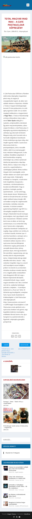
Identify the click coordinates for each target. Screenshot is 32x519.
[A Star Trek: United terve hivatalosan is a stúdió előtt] (5, 478)
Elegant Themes (11, 514)
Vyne (8, 31)
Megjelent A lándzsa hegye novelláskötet (17, 503)
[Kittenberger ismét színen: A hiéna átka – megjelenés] (16, 415)
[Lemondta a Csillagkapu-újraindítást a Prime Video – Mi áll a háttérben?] (5, 486)
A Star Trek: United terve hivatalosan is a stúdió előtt (17, 477)
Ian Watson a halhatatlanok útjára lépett (17, 495)
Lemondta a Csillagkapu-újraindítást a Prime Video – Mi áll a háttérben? (18, 486)
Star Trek (22, 480)
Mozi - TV (17, 490)
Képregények (23, 31)
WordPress (27, 514)
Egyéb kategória (19, 472)
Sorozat (17, 480)
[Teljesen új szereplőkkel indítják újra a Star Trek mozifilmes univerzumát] (5, 468)
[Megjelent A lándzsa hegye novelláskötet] (5, 503)
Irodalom (17, 506)
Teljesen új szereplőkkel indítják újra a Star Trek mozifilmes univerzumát (18, 468)
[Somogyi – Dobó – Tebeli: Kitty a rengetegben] (16, 391)
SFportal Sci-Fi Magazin (13, 453)
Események (18, 498)
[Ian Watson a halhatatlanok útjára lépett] (5, 495)
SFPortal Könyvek (24, 506)
